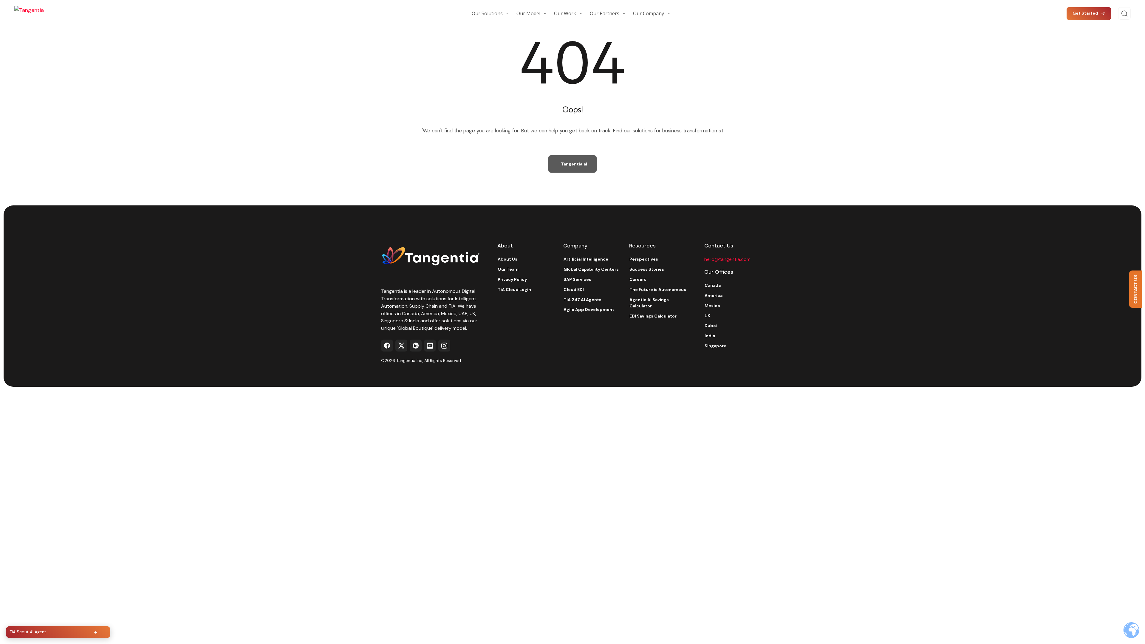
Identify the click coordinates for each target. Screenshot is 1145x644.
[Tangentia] (44, 13)
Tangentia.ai (574, 164)
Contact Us (1135, 289)
